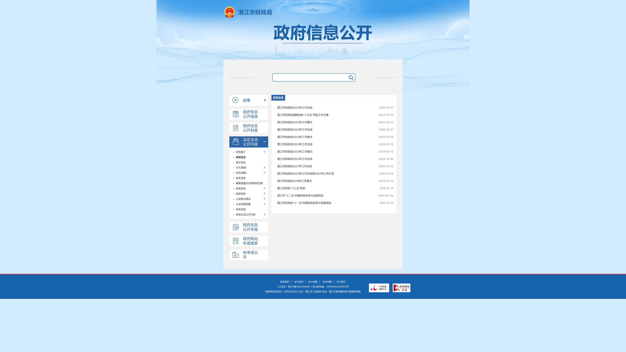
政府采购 (241, 193)
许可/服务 (241, 167)
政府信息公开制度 (250, 128)
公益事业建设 (243, 198)
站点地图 (327, 281)
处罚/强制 (241, 172)
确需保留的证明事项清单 (249, 183)
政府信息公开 (313, 40)
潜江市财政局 (255, 12)
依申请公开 (250, 254)
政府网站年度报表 (250, 241)
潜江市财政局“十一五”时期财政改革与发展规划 (324, 203)
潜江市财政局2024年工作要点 (324, 137)
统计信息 (241, 162)
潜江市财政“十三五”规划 (324, 188)
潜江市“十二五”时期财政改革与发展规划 (324, 195)
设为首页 (298, 281)
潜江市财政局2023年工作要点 (324, 151)
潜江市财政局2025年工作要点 (324, 122)
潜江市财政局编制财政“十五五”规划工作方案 (324, 115)
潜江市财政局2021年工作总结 (324, 166)
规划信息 (241, 157)
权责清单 (241, 178)
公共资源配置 (243, 204)
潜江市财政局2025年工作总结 (324, 107)
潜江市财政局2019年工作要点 (324, 181)
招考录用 (241, 209)
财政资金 (241, 188)
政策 (246, 100)
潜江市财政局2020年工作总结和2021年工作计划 (324, 173)
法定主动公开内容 (250, 142)
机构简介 (241, 152)
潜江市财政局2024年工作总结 (324, 129)
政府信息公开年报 (250, 227)
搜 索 (350, 77)
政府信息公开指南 (250, 114)
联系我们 (285, 281)
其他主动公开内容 (245, 214)
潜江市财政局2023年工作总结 (324, 144)
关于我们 (341, 281)
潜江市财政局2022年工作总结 (324, 159)
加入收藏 (312, 281)
